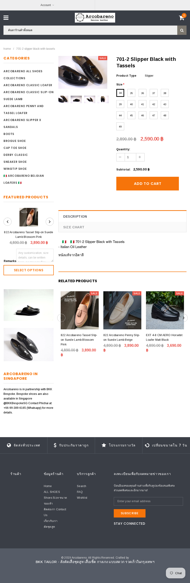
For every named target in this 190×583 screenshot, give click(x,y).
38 (164, 93)
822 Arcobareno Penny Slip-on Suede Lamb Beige (121, 337)
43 (164, 104)
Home (7, 48)
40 (131, 104)
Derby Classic (15, 155)
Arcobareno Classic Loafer (27, 85)
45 (131, 115)
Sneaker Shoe (15, 162)
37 (153, 93)
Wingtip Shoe (15, 169)
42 (153, 104)
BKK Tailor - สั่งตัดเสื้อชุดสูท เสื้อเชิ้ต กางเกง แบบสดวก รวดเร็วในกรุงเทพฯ (95, 562)
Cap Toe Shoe (14, 148)
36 (142, 93)
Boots (8, 134)
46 (142, 115)
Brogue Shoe (14, 141)
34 (120, 93)
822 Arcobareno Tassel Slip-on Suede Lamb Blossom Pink (28, 235)
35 (131, 93)
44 (120, 115)
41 (142, 104)
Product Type (126, 75)
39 (120, 104)
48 (164, 115)
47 (153, 115)
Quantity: (123, 149)
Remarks (10, 261)
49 (120, 126)
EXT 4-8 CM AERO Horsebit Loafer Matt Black (164, 337)
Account (46, 5)
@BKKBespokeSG (15, 403)
